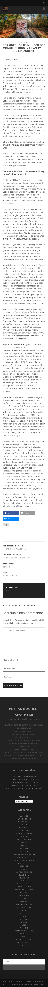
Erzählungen (24, 840)
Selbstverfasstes (24, 749)
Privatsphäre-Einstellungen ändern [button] (24, 753)
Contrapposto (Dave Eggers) (24, 782)
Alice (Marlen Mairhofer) (24, 776)
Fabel (24, 845)
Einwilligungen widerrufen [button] (24, 759)
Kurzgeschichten (24, 890)
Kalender (24, 875)
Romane (24, 42)
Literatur (24, 895)
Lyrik (24, 898)
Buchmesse (24, 831)
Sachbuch (24, 934)
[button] (11, 513)
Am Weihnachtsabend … (14, 549)
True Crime (24, 946)
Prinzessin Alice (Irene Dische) (24, 785)
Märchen (24, 901)
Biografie (24, 828)
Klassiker (24, 878)
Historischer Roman (24, 860)
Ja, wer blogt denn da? (24, 734)
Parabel (24, 916)
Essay (24, 843)
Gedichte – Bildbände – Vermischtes (24, 740)
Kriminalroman (24, 887)
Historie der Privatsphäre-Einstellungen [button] (24, 756)
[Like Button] (6, 524)
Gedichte (24, 851)
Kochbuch (24, 881)
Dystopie (24, 837)
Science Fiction (24, 940)
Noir (24, 910)
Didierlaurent (10, 576)
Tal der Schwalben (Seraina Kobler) (24, 788)
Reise (24, 925)
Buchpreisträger (24, 834)
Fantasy (24, 848)
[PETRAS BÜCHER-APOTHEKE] (5, 9)
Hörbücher (24, 863)
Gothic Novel (24, 857)
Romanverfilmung (24, 931)
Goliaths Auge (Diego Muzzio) (24, 779)
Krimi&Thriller (24, 884)
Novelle (24, 913)
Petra (9, 591)
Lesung (24, 893)
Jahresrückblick (24, 872)
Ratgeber (24, 922)
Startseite (24, 746)
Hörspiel (24, 866)
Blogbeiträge (24, 728)
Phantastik (24, 919)
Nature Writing (24, 904)
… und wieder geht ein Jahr (16, 558)
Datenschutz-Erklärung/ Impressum (24, 725)
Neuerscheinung (24, 907)
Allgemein (24, 816)
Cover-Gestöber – (24, 731)
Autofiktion (24, 822)
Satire (24, 937)
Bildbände (24, 825)
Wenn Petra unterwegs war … (24, 743)
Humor (24, 869)
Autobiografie (24, 819)
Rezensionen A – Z (24, 737)
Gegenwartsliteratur (24, 854)
